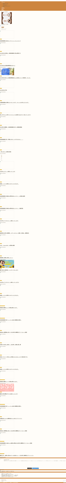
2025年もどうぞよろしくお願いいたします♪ (7, 476)
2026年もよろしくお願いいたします (6, 473)
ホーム (2, 1)
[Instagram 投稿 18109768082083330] (16, 465)
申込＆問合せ (3, 10)
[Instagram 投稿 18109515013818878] (16, 466)
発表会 (4, 6)
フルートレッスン (5, 4)
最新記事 (3, 27)
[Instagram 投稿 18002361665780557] (49, 465)
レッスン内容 (3, 2)
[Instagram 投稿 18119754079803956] (16, 464)
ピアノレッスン (5, 5)
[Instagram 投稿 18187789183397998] (49, 466)
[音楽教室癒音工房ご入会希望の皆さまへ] (49, 464)
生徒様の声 (3, 7)
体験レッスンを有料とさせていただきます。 (8, 474)
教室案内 (3, 9)
